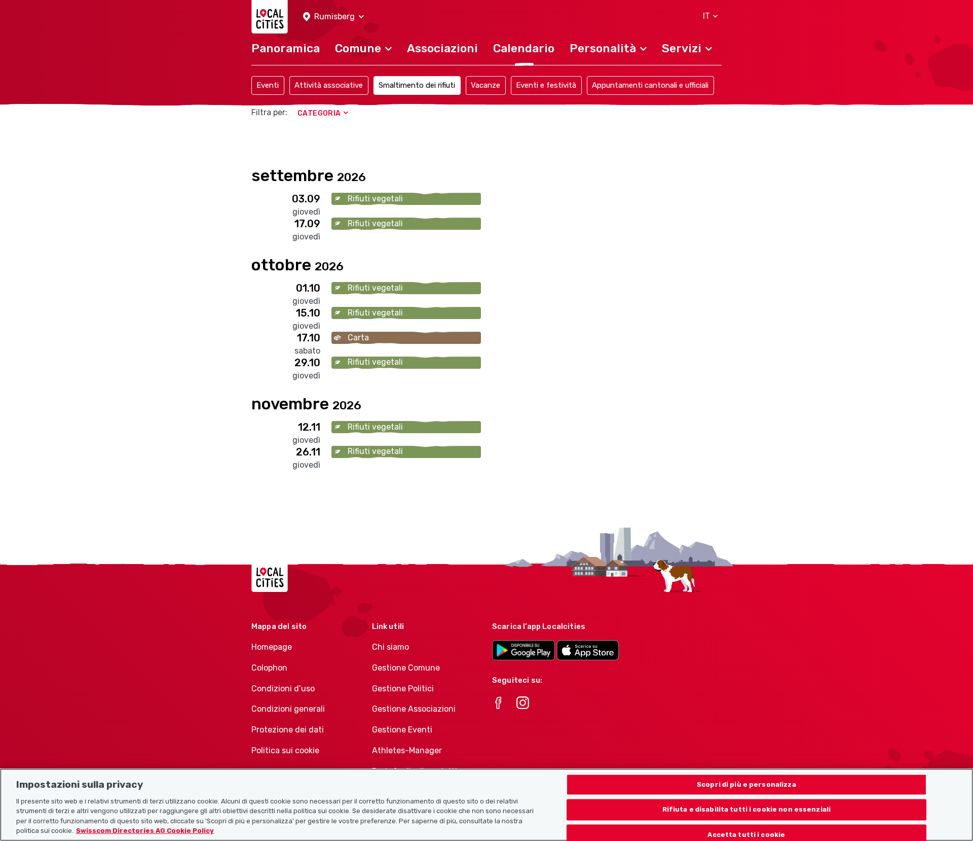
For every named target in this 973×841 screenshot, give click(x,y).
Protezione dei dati (287, 729)
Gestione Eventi (402, 729)
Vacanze (485, 85)
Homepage (271, 647)
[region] (486, 804)
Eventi (267, 85)
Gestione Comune (406, 668)
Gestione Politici (403, 688)
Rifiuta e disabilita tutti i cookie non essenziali (746, 810)
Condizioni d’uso (283, 688)
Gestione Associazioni (414, 709)
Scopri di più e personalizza (746, 784)
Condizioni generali (288, 709)
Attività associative (328, 85)
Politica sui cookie (285, 750)
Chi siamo (390, 647)
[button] (333, 17)
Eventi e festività (546, 85)
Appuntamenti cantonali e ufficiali (650, 85)
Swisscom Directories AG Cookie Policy (145, 830)
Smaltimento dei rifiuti (417, 85)
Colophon (269, 668)
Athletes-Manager (407, 750)
